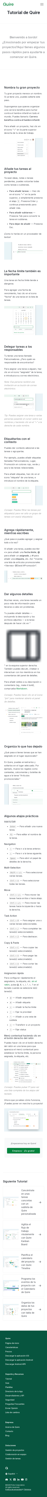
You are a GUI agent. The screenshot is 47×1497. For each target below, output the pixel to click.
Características (11, 1347)
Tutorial (8, 1379)
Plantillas (9, 1387)
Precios (8, 1351)
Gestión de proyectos (14, 1450)
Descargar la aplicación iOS (17, 1356)
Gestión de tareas (13, 1458)
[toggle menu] (42, 4)
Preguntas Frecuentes (14, 1404)
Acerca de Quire (12, 1427)
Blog (7, 1435)
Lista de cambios (12, 1412)
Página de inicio (12, 1343)
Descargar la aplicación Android (19, 1360)
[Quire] (8, 4)
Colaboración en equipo (15, 1454)
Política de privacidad (13, 1489)
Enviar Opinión (11, 1408)
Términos (27, 1489)
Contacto (9, 1431)
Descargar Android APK (15, 1364)
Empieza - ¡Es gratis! (23, 1151)
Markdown (21, 688)
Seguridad (9, 1400)
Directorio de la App (14, 1391)
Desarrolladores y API (14, 1395)
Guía (7, 1383)
